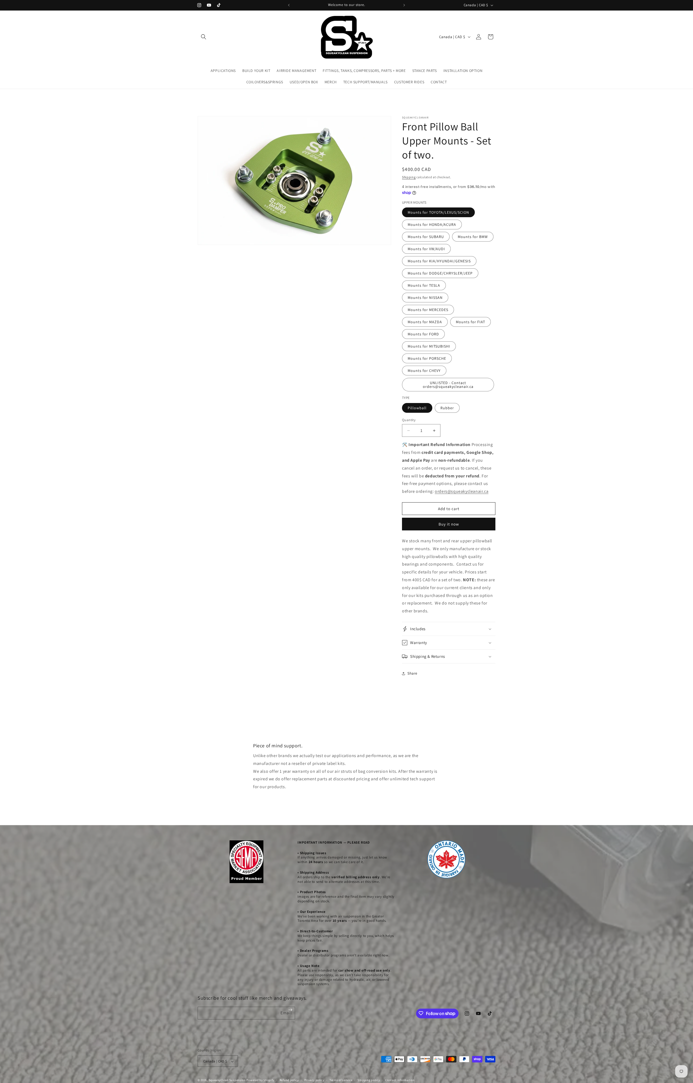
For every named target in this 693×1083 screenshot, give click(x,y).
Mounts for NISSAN (425, 297)
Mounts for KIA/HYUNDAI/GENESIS (439, 261)
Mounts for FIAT (470, 321)
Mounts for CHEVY (424, 370)
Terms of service (340, 1080)
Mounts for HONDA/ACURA (432, 224)
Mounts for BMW (473, 236)
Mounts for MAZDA (425, 321)
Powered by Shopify (260, 1080)
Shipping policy (369, 1080)
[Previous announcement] (289, 5)
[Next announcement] (404, 5)
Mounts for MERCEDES (428, 309)
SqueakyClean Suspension (228, 1080)
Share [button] (412, 673)
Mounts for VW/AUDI (426, 248)
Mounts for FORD (423, 334)
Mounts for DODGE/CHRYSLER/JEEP (440, 273)
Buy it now (449, 524)
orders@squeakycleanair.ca (461, 491)
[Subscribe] (290, 1009)
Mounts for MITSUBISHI (429, 346)
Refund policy (289, 1080)
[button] (204, 37)
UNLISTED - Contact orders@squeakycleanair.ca (448, 384)
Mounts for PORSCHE (427, 358)
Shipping (409, 177)
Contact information (399, 1080)
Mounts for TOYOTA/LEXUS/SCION (438, 212)
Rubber (447, 407)
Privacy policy (314, 1080)
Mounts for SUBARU (426, 236)
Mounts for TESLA (424, 285)
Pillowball (417, 407)
